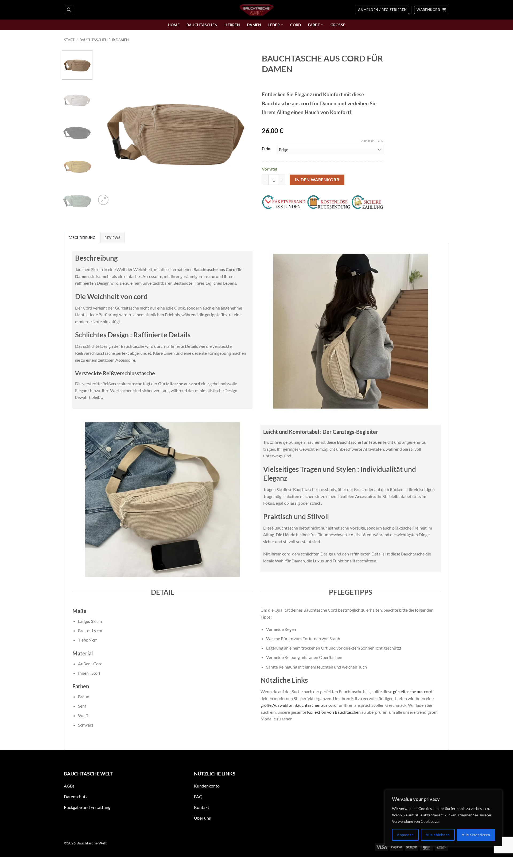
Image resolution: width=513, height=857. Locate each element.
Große (338, 24)
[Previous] (106, 128)
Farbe (314, 24)
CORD (295, 24)
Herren (232, 24)
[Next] (242, 128)
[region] (443, 818)
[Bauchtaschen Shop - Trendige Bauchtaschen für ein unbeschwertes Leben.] (256, 9)
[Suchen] (69, 10)
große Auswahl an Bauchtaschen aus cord (299, 705)
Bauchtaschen (201, 24)
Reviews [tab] (112, 238)
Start (69, 40)
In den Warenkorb (317, 179)
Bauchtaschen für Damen (104, 40)
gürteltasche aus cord (412, 691)
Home (174, 24)
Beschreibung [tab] (81, 238)
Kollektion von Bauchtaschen (334, 712)
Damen (254, 24)
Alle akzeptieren (476, 834)
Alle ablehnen (438, 834)
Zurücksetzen (372, 141)
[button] (382, 10)
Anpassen (405, 834)
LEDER (274, 24)
